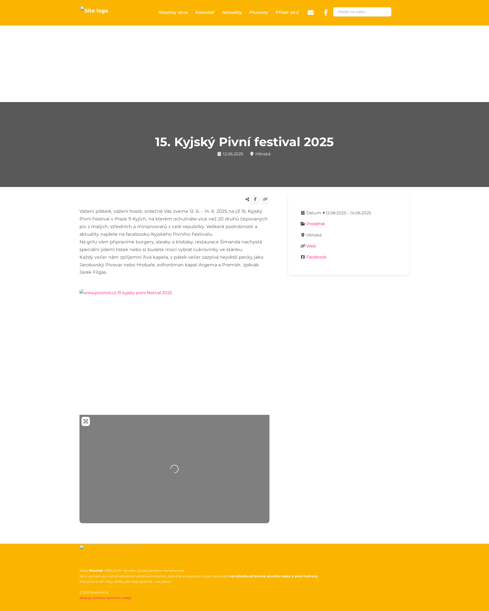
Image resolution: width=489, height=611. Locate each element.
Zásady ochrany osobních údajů (105, 598)
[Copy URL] (265, 199)
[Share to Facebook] (255, 199)
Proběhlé (315, 223)
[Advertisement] (244, 63)
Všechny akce (173, 12)
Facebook (316, 257)
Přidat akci (287, 12)
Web (311, 246)
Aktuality (232, 12)
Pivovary (258, 12)
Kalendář (205, 12)
